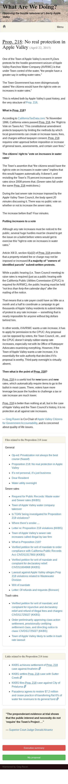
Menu (60, 27)
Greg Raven (13, 419)
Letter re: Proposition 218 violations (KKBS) (37, 528)
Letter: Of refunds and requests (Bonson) (35, 590)
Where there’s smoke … (26, 523)
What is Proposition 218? (26, 542)
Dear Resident (20, 478)
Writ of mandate (21, 585)
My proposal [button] (34, 757)
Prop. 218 (31, 102)
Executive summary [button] (34, 748)
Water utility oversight (24, 483)
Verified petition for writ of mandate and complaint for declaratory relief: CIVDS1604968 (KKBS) (34, 563)
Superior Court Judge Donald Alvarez (31, 729)
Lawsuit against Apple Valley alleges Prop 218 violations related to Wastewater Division (36, 576)
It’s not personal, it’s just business (31, 472)
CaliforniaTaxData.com (31, 118)
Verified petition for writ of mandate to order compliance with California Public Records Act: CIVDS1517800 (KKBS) (37, 551)
